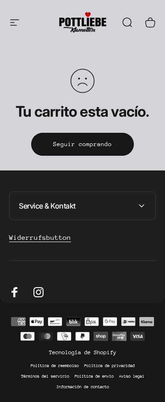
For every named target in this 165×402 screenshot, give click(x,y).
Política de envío (94, 376)
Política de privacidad (109, 365)
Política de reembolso (55, 365)
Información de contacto (82, 386)
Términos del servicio (45, 376)
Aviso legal (131, 376)
